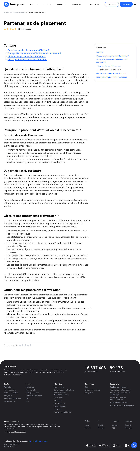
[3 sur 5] (25, 345)
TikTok (87, 421)
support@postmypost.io (17, 432)
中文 (113, 428)
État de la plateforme (33, 396)
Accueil (6, 12)
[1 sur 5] (20, 345)
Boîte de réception (11, 393)
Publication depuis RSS (12, 398)
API (26, 398)
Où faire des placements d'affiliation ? (111, 73)
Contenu (99, 52)
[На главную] (14, 4)
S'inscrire (126, 4)
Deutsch (115, 425)
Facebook (115, 421)
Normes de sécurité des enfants (122, 405)
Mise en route (59, 387)
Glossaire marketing (92, 390)
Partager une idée (32, 393)
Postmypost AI (9, 401)
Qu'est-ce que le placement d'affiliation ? (112, 56)
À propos (33, 4)
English (100, 425)
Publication (8, 387)
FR (135, 4)
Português (101, 428)
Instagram (128, 421)
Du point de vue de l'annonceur (109, 66)
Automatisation (10, 390)
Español (128, 425)
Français (88, 428)
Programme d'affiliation (62, 412)
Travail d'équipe (60, 406)
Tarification (94, 4)
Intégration (89, 393)
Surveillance (58, 398)
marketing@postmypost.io (38, 441)
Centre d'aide (30, 390)
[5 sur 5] (30, 345)
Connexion (111, 4)
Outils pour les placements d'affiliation (111, 77)
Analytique (8, 396)
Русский (87, 425)
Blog (86, 387)
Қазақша (128, 428)
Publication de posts (61, 395)
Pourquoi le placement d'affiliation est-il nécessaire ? (112, 60)
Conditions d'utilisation (118, 387)
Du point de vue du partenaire (109, 69)
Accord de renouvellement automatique (120, 394)
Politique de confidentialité (120, 390)
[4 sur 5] (28, 345)
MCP (27, 401)
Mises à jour (29, 387)
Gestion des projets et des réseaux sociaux (64, 391)
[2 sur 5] (22, 345)
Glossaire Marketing (18, 12)
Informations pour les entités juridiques (118, 399)
